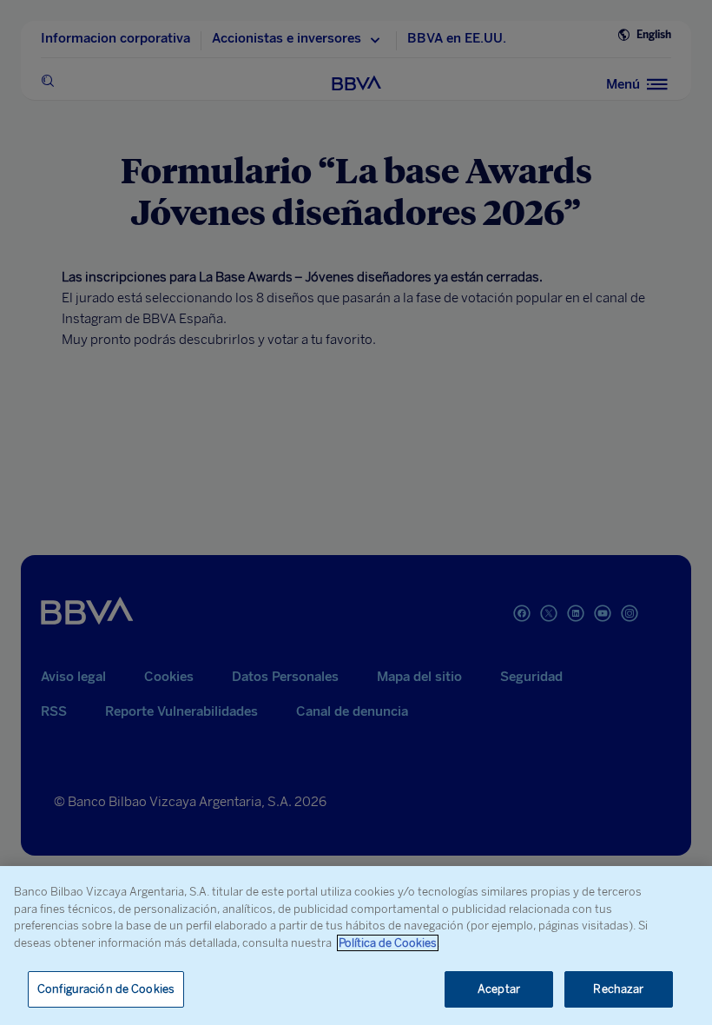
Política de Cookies (388, 942)
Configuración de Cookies (106, 988)
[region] (356, 945)
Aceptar (499, 988)
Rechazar (618, 988)
